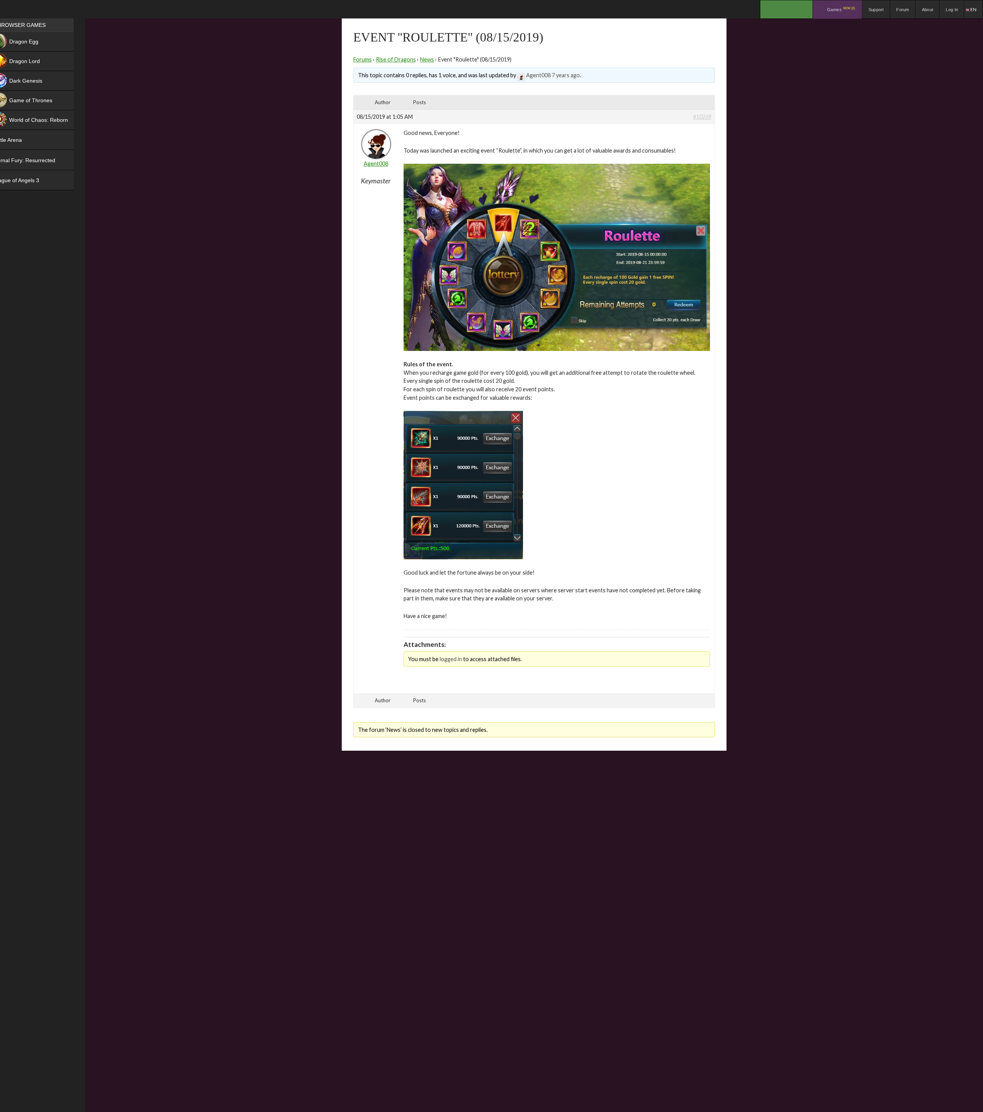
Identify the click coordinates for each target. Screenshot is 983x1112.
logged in (451, 659)
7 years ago (566, 75)
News (427, 59)
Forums (362, 59)
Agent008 (538, 75)
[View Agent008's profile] (521, 75)
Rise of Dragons (396, 59)
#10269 (702, 116)
